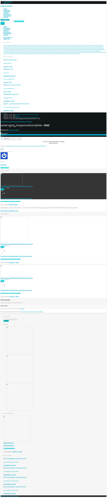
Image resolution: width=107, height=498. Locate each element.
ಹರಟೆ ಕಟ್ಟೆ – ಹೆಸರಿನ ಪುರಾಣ (7, 63)
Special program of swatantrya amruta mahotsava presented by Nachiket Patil (26, 146)
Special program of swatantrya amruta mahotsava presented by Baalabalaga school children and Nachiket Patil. (48, 50)
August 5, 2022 (14, 296)
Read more (9, 211)
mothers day (41, 45)
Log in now (22, 308)
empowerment (14, 45)
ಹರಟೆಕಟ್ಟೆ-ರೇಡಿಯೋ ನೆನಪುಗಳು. (8, 97)
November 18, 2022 (9, 465)
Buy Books (6, 14)
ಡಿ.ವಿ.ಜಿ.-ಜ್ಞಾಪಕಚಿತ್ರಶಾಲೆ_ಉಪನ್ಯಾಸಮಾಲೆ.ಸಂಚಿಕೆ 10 (10, 471)
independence (36, 45)
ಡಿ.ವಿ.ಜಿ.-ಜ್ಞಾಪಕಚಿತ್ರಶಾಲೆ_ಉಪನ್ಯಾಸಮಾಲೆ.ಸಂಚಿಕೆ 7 (10, 490)
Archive (5, 167)
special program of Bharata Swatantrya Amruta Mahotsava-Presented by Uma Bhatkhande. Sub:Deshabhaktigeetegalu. (58, 48)
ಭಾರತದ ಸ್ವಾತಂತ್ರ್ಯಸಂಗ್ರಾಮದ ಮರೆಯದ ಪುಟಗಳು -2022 (10, 259)
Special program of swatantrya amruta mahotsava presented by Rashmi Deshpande (76, 52)
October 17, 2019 (8, 101)
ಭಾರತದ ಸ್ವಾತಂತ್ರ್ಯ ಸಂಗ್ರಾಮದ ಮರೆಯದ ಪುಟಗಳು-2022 (10, 201)
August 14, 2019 (17, 451)
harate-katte (31, 45)
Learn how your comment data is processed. (32, 311)
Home (5, 9)
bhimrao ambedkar (7, 45)
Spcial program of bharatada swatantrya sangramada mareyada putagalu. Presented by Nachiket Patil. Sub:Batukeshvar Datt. (76, 45)
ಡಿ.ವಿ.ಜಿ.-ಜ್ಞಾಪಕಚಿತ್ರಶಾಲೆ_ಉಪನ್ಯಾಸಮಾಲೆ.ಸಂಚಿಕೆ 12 (10, 462)
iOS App (5, 17)
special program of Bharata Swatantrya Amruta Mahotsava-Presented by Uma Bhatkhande (72, 46)
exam (18, 45)
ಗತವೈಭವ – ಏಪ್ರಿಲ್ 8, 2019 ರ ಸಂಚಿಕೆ (8, 79)
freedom (20, 45)
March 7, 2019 (7, 66)
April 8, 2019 (7, 82)
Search (19, 21)
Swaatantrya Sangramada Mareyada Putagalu (27, 114)
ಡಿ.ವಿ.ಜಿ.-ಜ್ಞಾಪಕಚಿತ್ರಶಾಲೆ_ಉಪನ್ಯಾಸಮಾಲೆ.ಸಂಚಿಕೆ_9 (10, 480)
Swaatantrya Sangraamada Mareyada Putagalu (27, 117)
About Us (6, 3)
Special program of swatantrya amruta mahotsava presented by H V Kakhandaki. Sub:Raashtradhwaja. (40, 52)
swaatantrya (74, 53)
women (78, 53)
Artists (6, 13)
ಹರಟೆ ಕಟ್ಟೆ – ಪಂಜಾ (6, 72)
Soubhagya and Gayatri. (48, 45)
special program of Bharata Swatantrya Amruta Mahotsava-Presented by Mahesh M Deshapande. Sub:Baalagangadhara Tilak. (30, 46)
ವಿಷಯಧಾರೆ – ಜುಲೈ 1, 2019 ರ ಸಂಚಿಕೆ (8, 88)
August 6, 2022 (14, 262)
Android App (7, 16)
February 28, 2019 (9, 76)
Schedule (6, 10)
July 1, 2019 (7, 91)
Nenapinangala (8, 443)
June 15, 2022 (13, 204)
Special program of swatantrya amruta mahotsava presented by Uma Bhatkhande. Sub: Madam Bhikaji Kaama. (51, 53)
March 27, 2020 (8, 110)
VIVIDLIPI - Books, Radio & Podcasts (10, 496)
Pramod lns (3, 165)
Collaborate (7, 2)
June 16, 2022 (13, 130)
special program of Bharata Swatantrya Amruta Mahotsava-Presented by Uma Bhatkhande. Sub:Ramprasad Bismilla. (48, 49)
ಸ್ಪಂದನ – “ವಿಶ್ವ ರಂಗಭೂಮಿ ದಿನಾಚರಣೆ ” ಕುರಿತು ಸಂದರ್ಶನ (11, 107)
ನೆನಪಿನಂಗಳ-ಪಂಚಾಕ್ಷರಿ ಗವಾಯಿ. (9, 448)
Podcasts (6, 11)
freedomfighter (25, 45)
